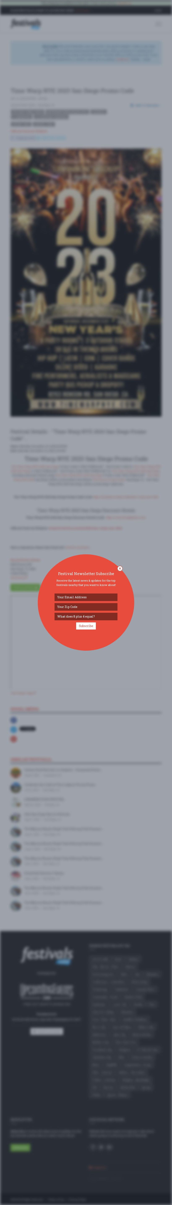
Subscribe (86, 626)
